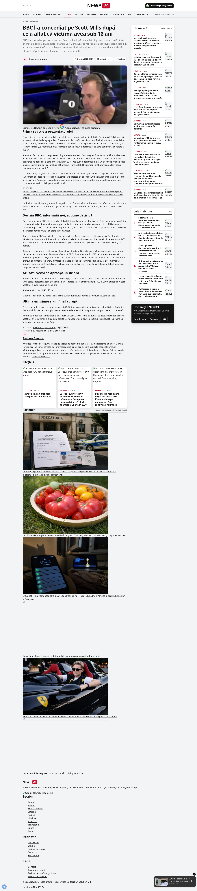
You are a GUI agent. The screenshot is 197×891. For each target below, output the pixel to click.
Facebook (38, 327)
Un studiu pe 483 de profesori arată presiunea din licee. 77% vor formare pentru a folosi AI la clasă (147, 142)
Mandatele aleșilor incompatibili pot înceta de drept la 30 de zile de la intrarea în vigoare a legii (148, 195)
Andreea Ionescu (33, 338)
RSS (164, 319)
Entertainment (52, 14)
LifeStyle (91, 14)
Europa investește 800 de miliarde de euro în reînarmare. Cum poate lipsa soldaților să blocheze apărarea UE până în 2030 (74, 399)
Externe (67, 14)
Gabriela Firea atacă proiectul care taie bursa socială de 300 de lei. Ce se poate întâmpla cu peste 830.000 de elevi (148, 61)
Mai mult (142, 14)
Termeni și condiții (37, 870)
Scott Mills (60, 330)
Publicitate (33, 855)
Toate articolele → (41, 356)
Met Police (41, 330)
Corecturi (33, 852)
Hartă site (28, 887)
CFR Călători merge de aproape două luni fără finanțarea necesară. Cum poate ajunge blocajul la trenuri (148, 111)
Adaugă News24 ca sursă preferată (83, 127)
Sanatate (104, 14)
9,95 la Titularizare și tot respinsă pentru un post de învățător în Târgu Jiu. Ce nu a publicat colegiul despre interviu (147, 43)
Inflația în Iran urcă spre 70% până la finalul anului (38, 395)
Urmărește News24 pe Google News (41, 127)
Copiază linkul (62, 328)
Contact (32, 866)
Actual (26, 14)
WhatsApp (50, 327)
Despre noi (33, 842)
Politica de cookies (37, 876)
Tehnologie (118, 14)
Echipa (31, 845)
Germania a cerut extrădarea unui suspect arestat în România (147, 126)
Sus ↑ (45, 887)
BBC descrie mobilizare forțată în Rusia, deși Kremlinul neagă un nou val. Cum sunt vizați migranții (107, 399)
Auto (30, 831)
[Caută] (24, 5)
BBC (33, 330)
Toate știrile (166, 28)
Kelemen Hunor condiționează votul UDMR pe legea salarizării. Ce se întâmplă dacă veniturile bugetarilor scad (148, 78)
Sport (131, 14)
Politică (79, 14)
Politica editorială (37, 849)
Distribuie (120, 59)
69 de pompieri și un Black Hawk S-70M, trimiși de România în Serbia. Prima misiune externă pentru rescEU (148, 94)
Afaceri (37, 14)
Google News (140, 318)
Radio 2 (50, 330)
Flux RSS (37, 887)
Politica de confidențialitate (42, 873)
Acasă (25, 21)
